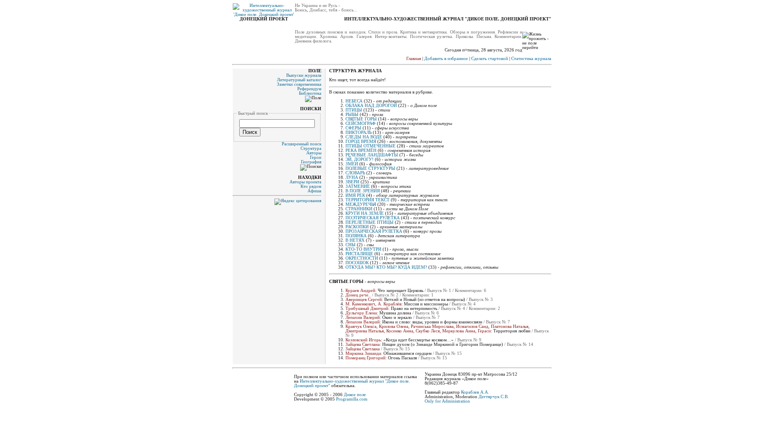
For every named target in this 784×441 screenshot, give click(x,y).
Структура (311, 148)
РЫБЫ (352, 114)
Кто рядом (311, 186)
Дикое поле (355, 394)
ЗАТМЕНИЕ (357, 186)
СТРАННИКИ (358, 209)
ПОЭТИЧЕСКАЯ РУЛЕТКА (372, 218)
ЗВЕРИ (352, 182)
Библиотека (310, 93)
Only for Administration (447, 401)
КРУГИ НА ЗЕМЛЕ (364, 213)
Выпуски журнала (303, 75)
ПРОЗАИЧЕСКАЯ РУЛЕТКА (373, 231)
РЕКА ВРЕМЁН (360, 150)
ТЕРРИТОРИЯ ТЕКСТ (367, 200)
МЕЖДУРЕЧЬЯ (360, 204)
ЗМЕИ (351, 164)
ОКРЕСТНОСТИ (361, 258)
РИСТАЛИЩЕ (359, 254)
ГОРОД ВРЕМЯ (360, 141)
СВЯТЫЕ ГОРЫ (361, 119)
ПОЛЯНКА (356, 236)
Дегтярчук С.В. (494, 396)
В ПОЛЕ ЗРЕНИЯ (362, 191)
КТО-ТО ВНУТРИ (363, 249)
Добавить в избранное (446, 58)
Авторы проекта (305, 182)
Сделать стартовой (489, 58)
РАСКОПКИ (357, 227)
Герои (315, 157)
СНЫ (350, 245)
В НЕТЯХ (355, 240)
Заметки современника (299, 84)
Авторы (313, 153)
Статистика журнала (531, 58)
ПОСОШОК (357, 263)
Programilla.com (352, 399)
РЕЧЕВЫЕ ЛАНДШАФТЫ (371, 155)
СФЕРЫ (353, 128)
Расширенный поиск (301, 144)
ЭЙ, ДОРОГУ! (359, 159)
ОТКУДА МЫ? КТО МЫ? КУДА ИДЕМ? (386, 267)
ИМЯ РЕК (355, 195)
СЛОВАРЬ (355, 173)
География (311, 162)
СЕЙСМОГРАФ (360, 123)
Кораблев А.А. (475, 392)
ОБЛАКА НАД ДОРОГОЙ (371, 105)
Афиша (314, 191)
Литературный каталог (299, 80)
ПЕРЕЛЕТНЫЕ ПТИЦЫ (369, 222)
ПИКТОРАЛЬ (358, 132)
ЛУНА (351, 177)
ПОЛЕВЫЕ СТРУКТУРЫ (370, 168)
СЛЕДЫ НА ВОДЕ (363, 137)
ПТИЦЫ (353, 110)
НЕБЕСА (354, 101)
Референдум (309, 89)
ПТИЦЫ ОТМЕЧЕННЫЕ (370, 146)
